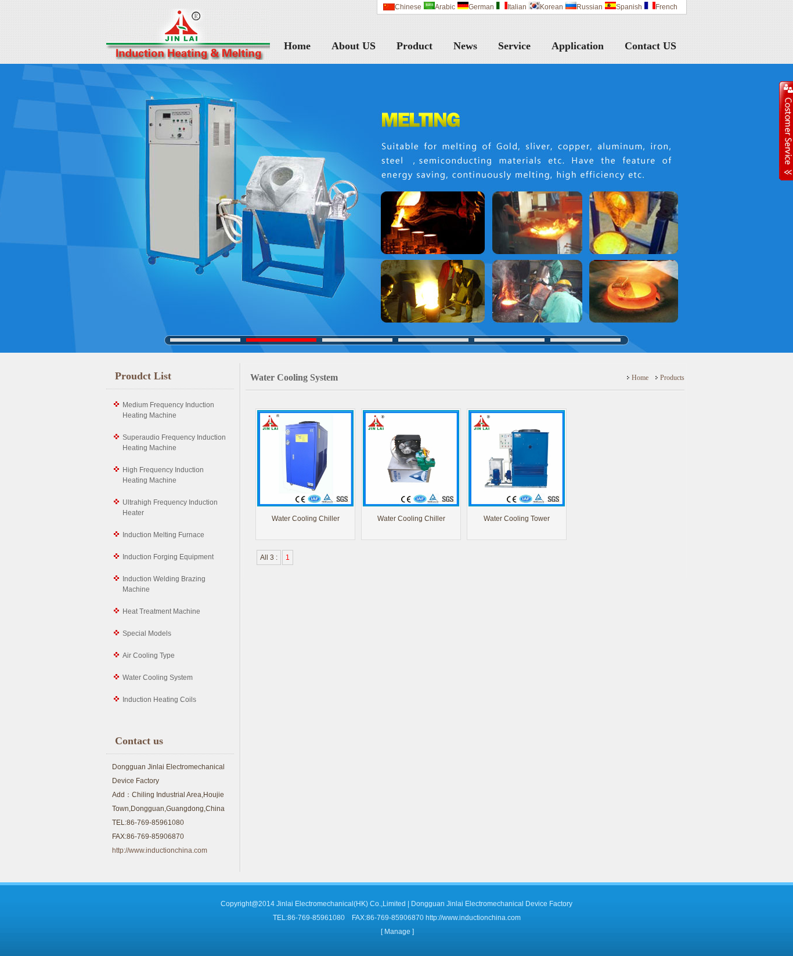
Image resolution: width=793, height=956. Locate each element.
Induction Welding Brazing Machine (164, 584)
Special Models (146, 633)
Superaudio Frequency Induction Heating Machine (174, 442)
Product (414, 46)
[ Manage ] (397, 932)
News (465, 46)
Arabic (445, 7)
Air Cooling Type (148, 655)
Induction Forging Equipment (168, 557)
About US (353, 46)
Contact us (139, 741)
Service (514, 46)
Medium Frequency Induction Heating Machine (168, 410)
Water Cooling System (157, 677)
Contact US (650, 46)
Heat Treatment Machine (161, 611)
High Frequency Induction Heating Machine (163, 475)
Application (578, 46)
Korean (551, 7)
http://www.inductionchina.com (159, 850)
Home (297, 46)
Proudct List (143, 376)
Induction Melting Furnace (163, 535)
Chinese (408, 7)
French (666, 7)
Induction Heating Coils (159, 700)
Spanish (629, 7)
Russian (589, 7)
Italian (517, 7)
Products (672, 378)
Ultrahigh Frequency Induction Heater (170, 507)
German (481, 7)
